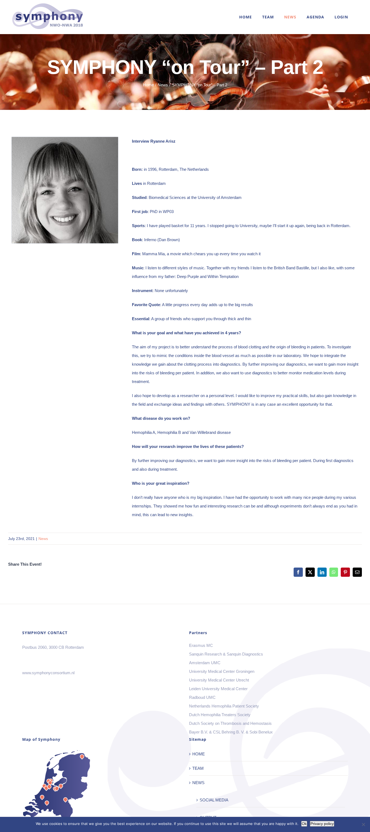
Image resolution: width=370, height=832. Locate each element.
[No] (363, 824)
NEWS (198, 782)
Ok (304, 823)
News (43, 538)
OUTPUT (208, 817)
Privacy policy (322, 823)
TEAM (198, 768)
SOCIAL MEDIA (214, 800)
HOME (198, 754)
